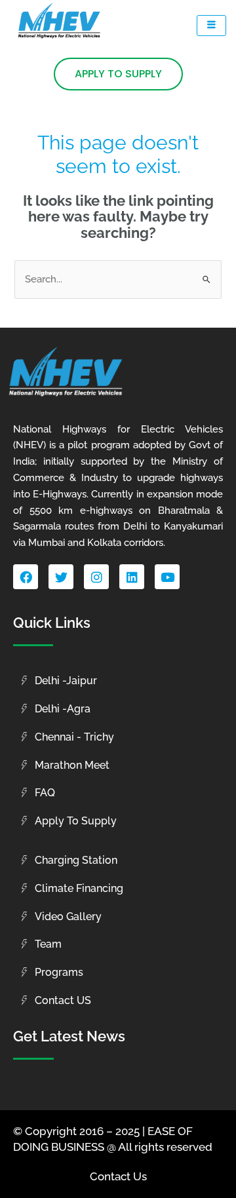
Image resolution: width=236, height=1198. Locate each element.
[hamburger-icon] (211, 25)
